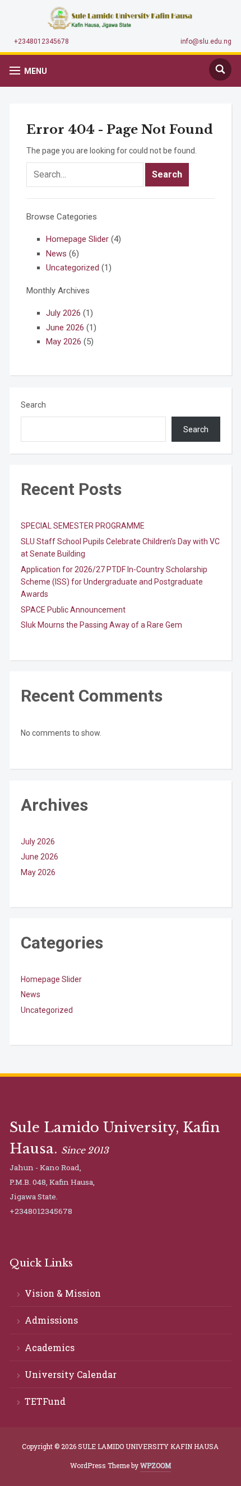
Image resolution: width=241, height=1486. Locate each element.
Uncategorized (72, 268)
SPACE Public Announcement (73, 609)
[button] (28, 71)
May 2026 (63, 342)
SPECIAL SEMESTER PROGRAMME (83, 525)
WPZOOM (155, 1465)
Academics (50, 1347)
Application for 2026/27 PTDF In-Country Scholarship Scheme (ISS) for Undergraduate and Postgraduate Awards (114, 582)
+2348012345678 (41, 41)
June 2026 (65, 328)
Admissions (51, 1320)
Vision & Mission (63, 1293)
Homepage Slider (77, 239)
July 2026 (63, 313)
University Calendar (71, 1374)
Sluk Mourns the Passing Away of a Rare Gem (101, 624)
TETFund (45, 1401)
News (56, 254)
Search (33, 404)
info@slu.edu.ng (205, 41)
